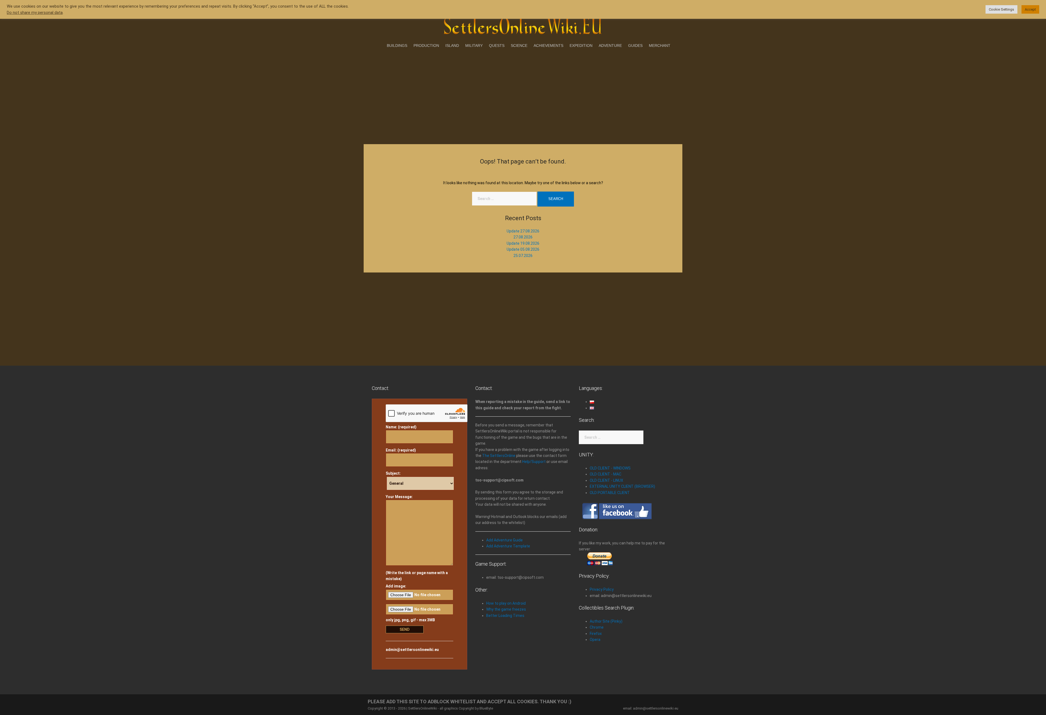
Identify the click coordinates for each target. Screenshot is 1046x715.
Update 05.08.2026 (523, 249)
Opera (595, 639)
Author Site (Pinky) (606, 621)
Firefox (596, 633)
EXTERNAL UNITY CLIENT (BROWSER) (622, 486)
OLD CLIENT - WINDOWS (610, 468)
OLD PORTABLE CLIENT (610, 492)
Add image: (396, 586)
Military (474, 45)
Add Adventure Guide (504, 540)
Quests (496, 45)
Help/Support (534, 461)
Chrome (597, 627)
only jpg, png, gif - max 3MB (410, 620)
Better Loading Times (505, 615)
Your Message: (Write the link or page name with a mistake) (417, 538)
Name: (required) (401, 427)
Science (519, 45)
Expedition (581, 45)
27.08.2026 (523, 237)
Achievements (548, 45)
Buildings (397, 45)
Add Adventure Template (508, 546)
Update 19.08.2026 (523, 243)
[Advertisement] (523, 95)
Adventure (610, 45)
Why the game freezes (506, 609)
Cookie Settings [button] (1001, 9)
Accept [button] (1030, 9)
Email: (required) (401, 450)
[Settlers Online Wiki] (523, 25)
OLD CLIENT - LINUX (606, 480)
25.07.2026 (523, 255)
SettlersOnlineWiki (422, 708)
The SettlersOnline (498, 455)
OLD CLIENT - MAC (605, 474)
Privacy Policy (602, 589)
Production (426, 45)
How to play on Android (506, 603)
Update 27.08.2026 (523, 231)
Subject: (393, 473)
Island (452, 45)
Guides (635, 45)
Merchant (659, 45)
